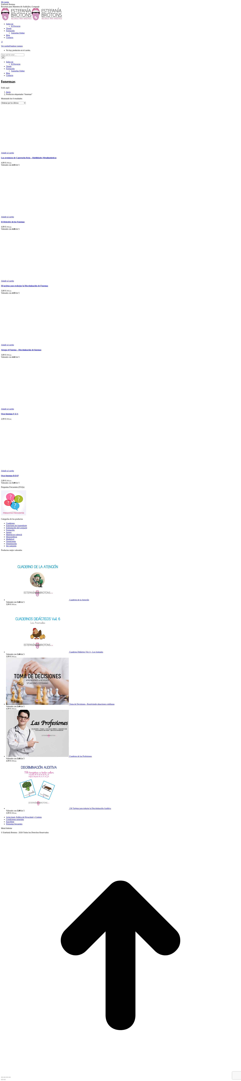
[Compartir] (5, 1077)
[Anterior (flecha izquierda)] (2, 1079)
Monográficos (11, 537)
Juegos (8, 532)
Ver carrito (5, 46)
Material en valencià (14, 535)
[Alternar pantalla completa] (7, 1077)
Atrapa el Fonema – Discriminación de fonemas (21, 350)
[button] (7, 153)
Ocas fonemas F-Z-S (9, 414)
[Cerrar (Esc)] (2, 1077)
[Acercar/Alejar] (10, 1077)
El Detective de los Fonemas (13, 222)
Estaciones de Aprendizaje (16, 525)
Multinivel (10, 539)
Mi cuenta (5, 2)
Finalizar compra (16, 46)
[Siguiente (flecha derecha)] (5, 1079)
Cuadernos (10, 523)
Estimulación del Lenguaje (16, 528)
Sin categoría (11, 546)
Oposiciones (11, 541)
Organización (11, 544)
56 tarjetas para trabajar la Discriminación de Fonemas (24, 286)
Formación (10, 530)
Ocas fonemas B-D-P (10, 476)
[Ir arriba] (120, 1074)
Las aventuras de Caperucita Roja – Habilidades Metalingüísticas (28, 158)
